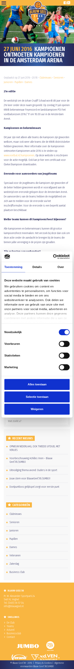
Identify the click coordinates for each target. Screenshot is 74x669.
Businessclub (14, 633)
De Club (11, 622)
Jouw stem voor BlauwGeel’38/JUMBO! (29, 478)
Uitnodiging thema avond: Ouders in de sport (33, 470)
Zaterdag (14, 563)
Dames (28, 82)
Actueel (10, 629)
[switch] (64, 344)
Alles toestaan (37, 384)
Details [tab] (37, 267)
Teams (10, 626)
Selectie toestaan (37, 396)
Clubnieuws (45, 77)
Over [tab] (60, 267)
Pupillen (19, 82)
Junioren (8, 82)
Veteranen (14, 555)
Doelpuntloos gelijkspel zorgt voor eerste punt (34, 486)
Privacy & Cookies (43, 663)
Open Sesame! (4, 3)
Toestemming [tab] (13, 267)
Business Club (17, 572)
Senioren (58, 77)
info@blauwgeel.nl (14, 606)
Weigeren (37, 409)
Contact (11, 637)
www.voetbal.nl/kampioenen (19, 155)
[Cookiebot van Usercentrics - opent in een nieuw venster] (53, 256)
